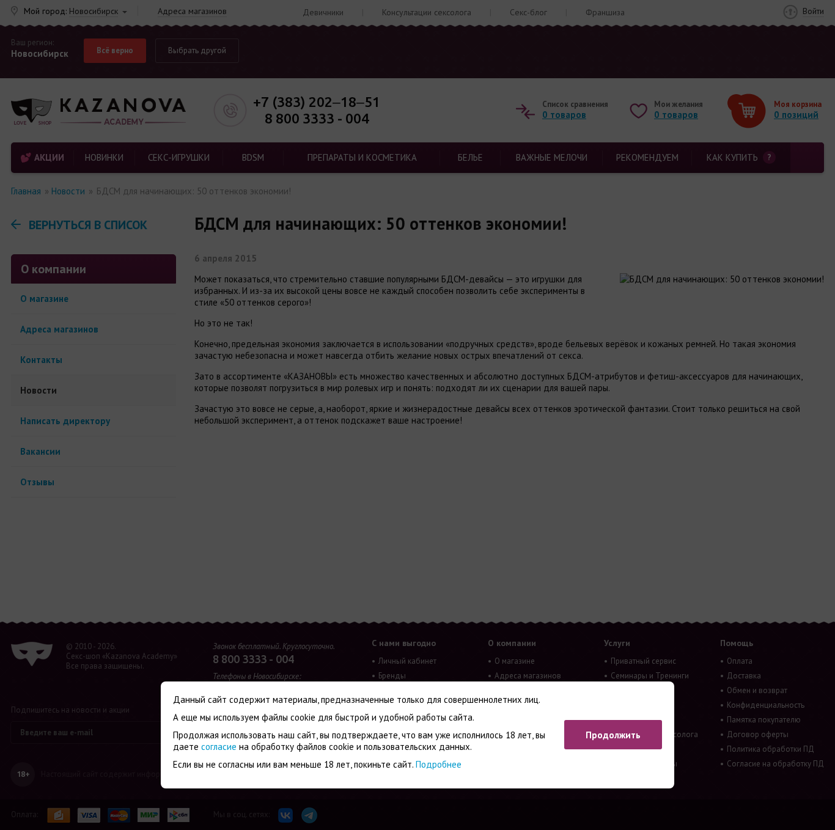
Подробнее (439, 764)
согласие (219, 746)
